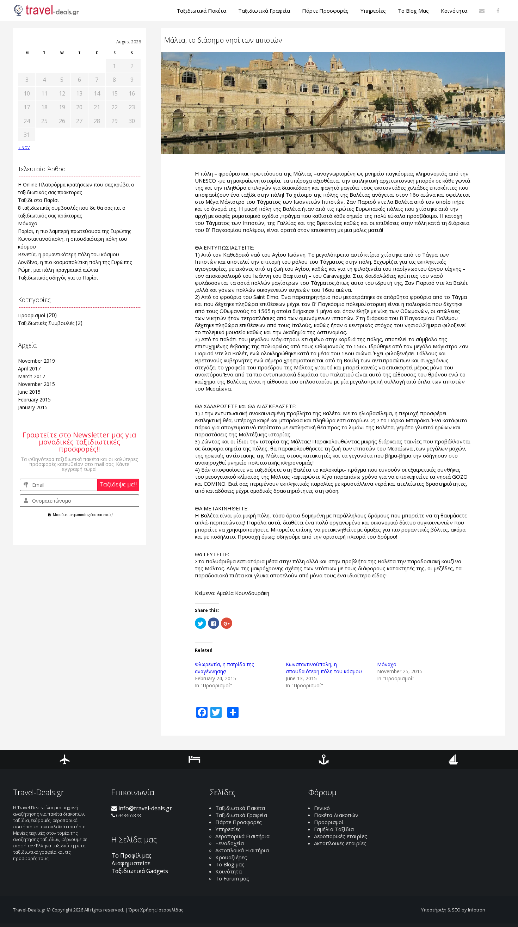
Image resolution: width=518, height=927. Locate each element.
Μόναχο (27, 223)
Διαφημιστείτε (130, 863)
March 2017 (31, 376)
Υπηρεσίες (228, 829)
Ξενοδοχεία (229, 843)
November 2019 (36, 360)
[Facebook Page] (498, 10)
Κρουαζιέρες (231, 857)
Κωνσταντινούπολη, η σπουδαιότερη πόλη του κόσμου (324, 668)
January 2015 (33, 407)
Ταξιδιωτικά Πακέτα (240, 807)
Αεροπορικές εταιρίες (340, 836)
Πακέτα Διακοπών (336, 814)
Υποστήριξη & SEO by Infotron (453, 910)
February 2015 (34, 399)
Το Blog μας (230, 864)
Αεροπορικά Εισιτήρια (242, 836)
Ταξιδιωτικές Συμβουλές (46, 323)
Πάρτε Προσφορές (238, 821)
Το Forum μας (232, 878)
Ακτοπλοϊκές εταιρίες (340, 843)
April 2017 (29, 368)
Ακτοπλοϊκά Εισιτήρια (242, 850)
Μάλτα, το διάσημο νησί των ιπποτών (223, 40)
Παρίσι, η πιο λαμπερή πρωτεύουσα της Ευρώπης (74, 231)
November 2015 (36, 384)
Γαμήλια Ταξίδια (334, 829)
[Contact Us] (482, 10)
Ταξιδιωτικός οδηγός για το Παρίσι (58, 277)
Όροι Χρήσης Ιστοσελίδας (156, 910)
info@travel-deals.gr (144, 808)
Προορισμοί (31, 315)
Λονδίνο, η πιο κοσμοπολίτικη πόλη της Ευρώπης (75, 262)
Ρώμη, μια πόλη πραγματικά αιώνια (58, 269)
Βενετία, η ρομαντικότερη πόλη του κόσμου (68, 254)
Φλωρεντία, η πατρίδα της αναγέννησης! (224, 668)
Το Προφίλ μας (131, 855)
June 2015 (29, 391)
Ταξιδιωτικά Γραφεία (241, 814)
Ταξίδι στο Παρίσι (38, 200)
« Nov (24, 147)
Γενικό (322, 807)
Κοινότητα (228, 871)
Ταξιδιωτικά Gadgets (139, 871)
